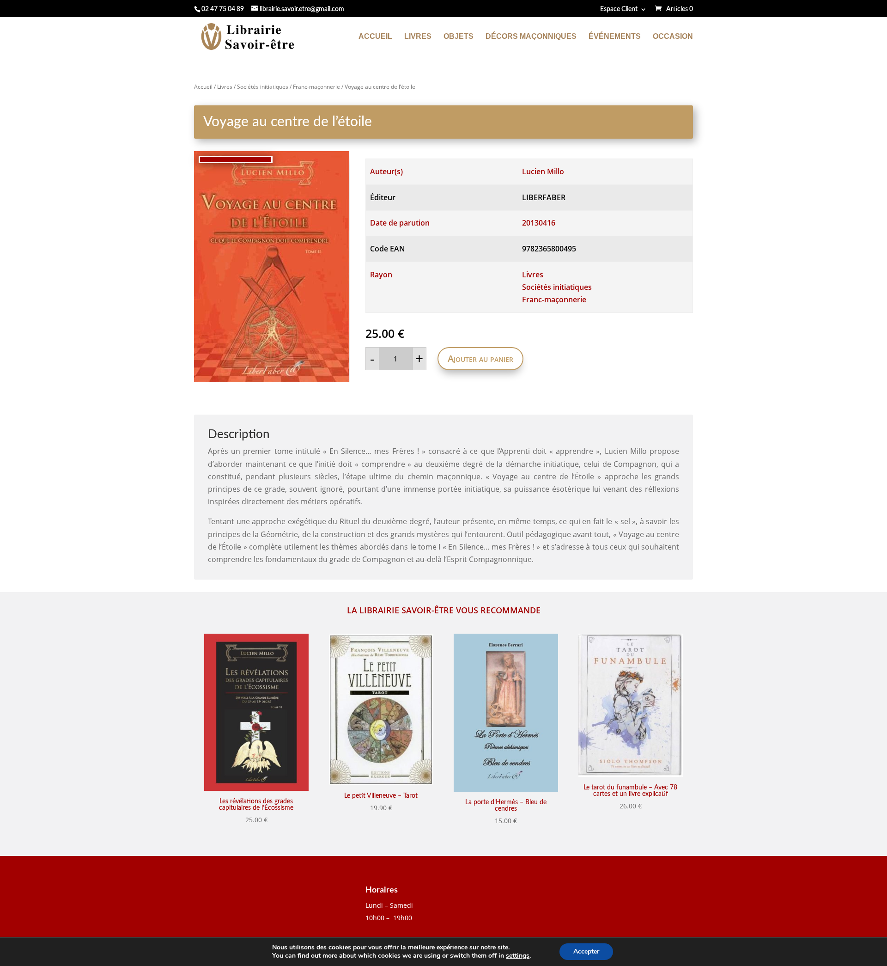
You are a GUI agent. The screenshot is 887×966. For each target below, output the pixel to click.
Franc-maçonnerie (316, 87)
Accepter (586, 951)
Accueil (375, 36)
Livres (417, 36)
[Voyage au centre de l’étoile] (272, 266)
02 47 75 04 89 (222, 9)
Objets (459, 36)
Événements (615, 36)
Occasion (673, 36)
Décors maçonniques (531, 36)
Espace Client (619, 9)
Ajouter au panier (480, 358)
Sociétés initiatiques (262, 87)
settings (517, 956)
